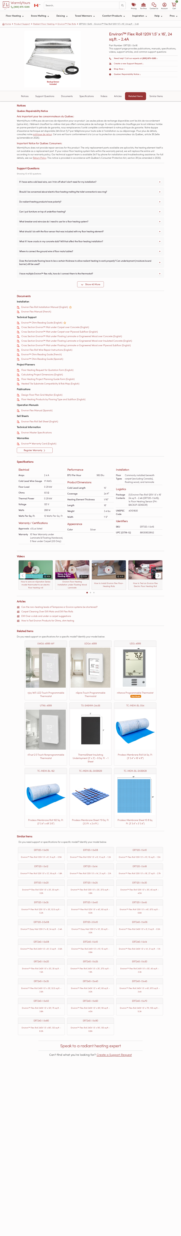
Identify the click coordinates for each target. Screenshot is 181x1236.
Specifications (86, 96)
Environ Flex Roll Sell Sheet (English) (39, 421)
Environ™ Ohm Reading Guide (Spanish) (42, 358)
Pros (172, 15)
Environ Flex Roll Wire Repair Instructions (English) (46, 349)
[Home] (6, 5)
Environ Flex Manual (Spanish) (36, 410)
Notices (25, 96)
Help (157, 15)
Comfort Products (112, 15)
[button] (154, 5)
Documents (67, 96)
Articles (118, 96)
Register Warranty (33, 450)
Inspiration (138, 15)
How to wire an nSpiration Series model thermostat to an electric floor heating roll (35, 584)
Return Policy (39, 157)
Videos (104, 96)
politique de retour (42, 134)
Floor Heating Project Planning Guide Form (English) (48, 378)
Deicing (60, 15)
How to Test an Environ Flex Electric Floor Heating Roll (145, 585)
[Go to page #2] (90, 592)
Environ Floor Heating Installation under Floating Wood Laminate (72, 584)
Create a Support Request (114, 1055)
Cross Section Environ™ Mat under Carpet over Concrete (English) (55, 327)
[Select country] (38, 5)
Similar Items (156, 96)
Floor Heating (13, 15)
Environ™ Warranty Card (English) (38, 443)
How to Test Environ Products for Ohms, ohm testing (47, 620)
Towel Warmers (83, 15)
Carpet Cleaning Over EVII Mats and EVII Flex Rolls (47, 611)
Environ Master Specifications (36, 432)
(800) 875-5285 (22, 6)
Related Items (135, 96)
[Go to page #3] (94, 592)
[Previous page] (23, 575)
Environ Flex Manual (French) (36, 311)
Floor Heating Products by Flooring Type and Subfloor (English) (53, 399)
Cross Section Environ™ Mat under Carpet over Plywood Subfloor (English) (59, 331)
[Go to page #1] (87, 592)
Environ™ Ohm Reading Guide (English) (41, 322)
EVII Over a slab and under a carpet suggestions (46, 615)
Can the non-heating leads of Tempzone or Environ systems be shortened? (59, 606)
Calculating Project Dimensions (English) (42, 374)
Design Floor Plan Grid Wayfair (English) (41, 394)
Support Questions (44, 96)
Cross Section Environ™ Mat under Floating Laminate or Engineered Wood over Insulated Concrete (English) (76, 340)
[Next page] (158, 575)
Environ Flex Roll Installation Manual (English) (44, 306)
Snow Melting (39, 15)
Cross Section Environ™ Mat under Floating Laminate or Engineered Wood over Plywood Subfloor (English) (76, 345)
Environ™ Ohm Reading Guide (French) (41, 354)
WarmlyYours (20, 3)
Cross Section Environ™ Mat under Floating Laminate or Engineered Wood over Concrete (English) (71, 336)
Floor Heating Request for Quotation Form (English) (47, 369)
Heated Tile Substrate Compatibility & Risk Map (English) (50, 383)
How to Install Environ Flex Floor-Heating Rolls (108, 585)
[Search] (122, 5)
